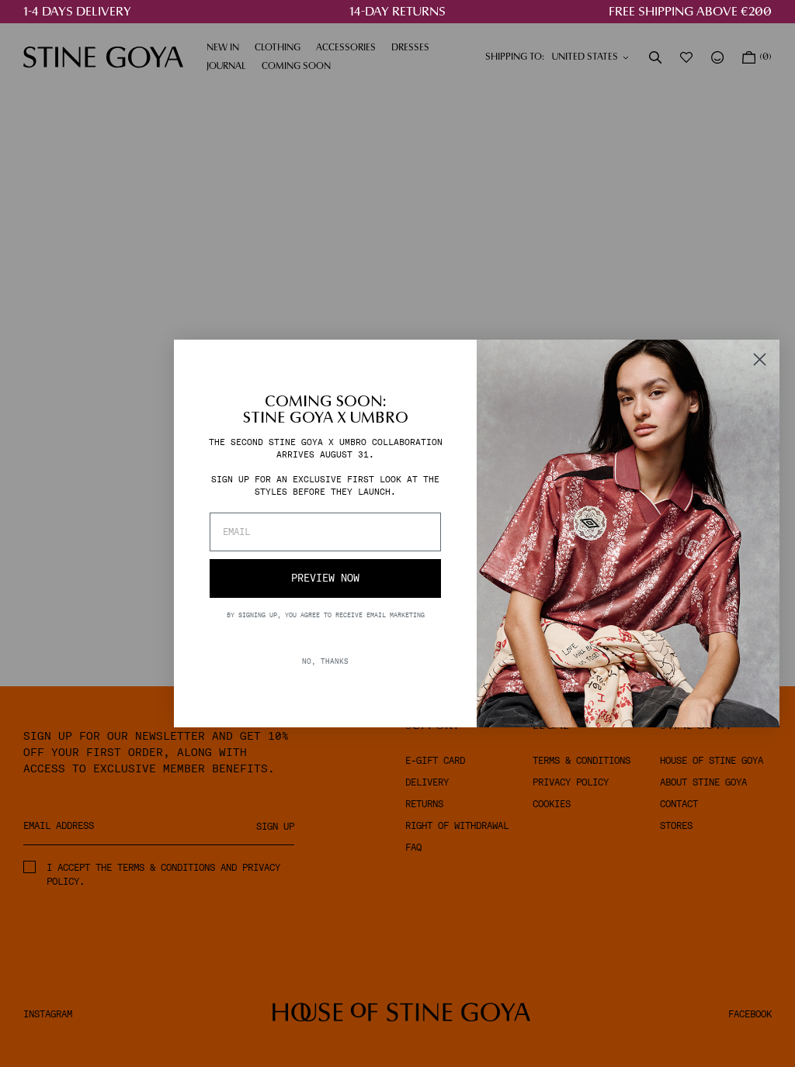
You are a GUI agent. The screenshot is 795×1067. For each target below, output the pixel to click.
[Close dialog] (759, 359)
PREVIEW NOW (325, 578)
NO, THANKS (325, 661)
